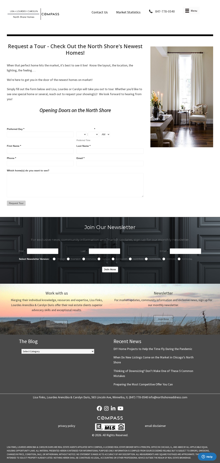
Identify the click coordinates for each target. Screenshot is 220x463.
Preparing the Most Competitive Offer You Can (143, 384)
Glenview (91, 259)
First (22, 251)
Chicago (60, 259)
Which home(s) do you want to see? (28, 170)
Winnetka (186, 259)
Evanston (75, 259)
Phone (11, 158)
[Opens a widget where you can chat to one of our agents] (207, 457)
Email (80, 158)
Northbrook (154, 259)
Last (84, 251)
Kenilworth (121, 259)
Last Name (83, 146)
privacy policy (66, 426)
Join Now (110, 269)
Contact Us (100, 12)
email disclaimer (155, 426)
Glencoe (105, 259)
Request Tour (16, 203)
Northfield (137, 259)
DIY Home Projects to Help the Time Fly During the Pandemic (152, 349)
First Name (14, 146)
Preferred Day (15, 129)
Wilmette (171, 259)
